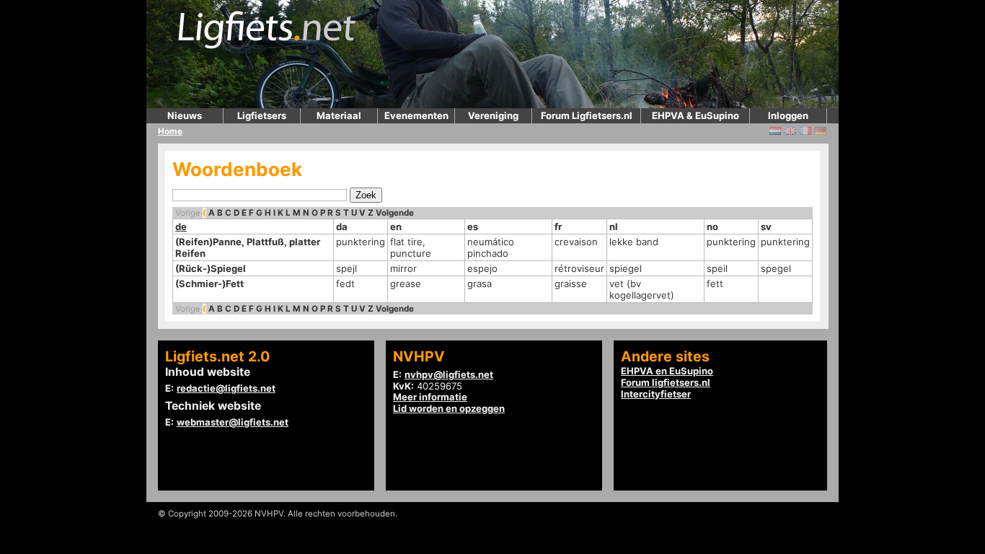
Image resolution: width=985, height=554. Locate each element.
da (342, 226)
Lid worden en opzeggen (449, 408)
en (396, 226)
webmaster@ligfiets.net (232, 422)
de (181, 226)
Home (170, 131)
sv (766, 226)
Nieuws (184, 115)
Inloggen (788, 115)
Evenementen (416, 115)
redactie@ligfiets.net (226, 388)
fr (558, 226)
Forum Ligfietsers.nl (586, 115)
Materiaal (339, 115)
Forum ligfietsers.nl (665, 382)
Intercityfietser (656, 394)
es (472, 226)
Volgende (395, 213)
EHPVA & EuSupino (695, 115)
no (712, 226)
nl (613, 226)
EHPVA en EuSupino (667, 371)
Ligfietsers (261, 115)
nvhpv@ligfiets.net (449, 374)
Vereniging (493, 115)
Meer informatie (430, 397)
